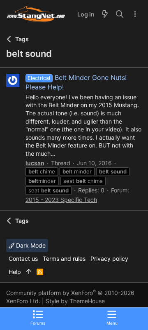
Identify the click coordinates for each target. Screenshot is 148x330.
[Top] (28, 272)
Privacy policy (109, 258)
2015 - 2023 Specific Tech (61, 199)
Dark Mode (30, 245)
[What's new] (105, 14)
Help (15, 271)
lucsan (34, 162)
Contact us (23, 258)
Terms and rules (64, 258)
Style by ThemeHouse (75, 300)
